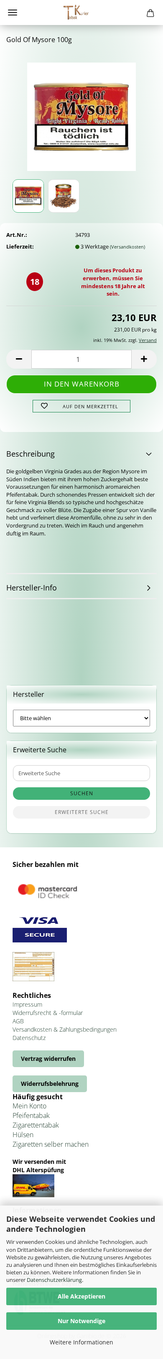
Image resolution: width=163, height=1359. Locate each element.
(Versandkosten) (127, 247)
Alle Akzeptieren (81, 1296)
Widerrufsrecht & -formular (48, 1013)
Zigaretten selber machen (51, 1144)
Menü (12, 12)
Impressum (27, 1004)
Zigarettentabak (36, 1125)
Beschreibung (30, 454)
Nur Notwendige (81, 1321)
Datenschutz (29, 1038)
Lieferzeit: (20, 246)
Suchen (81, 793)
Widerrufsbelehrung (50, 1084)
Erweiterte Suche (82, 812)
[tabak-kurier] (81, 12)
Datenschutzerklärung (54, 1280)
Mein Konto (29, 1105)
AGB (18, 1021)
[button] (18, 359)
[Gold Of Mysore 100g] (81, 114)
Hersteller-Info (31, 588)
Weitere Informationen (81, 1342)
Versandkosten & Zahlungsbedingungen (65, 1029)
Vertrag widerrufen (48, 1059)
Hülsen (23, 1134)
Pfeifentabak (31, 1115)
